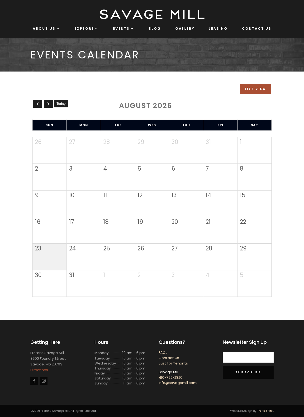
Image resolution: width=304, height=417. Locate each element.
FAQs (163, 352)
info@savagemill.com (178, 382)
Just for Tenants (173, 363)
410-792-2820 (170, 377)
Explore (84, 28)
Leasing (218, 28)
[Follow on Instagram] (44, 381)
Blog (155, 28)
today (61, 103)
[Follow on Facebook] (34, 381)
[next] (48, 104)
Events (121, 28)
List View (255, 89)
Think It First (265, 411)
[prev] (37, 104)
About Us (44, 28)
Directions (39, 369)
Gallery (185, 28)
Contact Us (256, 28)
